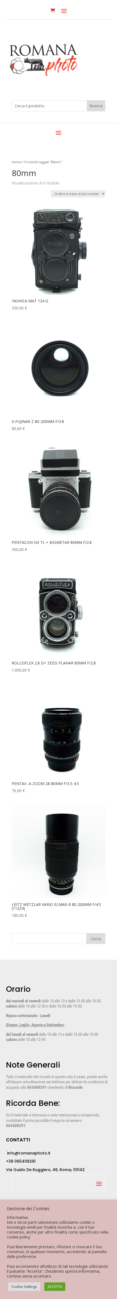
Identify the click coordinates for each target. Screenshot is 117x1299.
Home (16, 161)
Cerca (96, 938)
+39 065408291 (21, 1161)
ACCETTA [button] (55, 1286)
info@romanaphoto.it (28, 1153)
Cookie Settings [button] (24, 1286)
